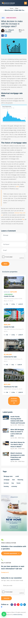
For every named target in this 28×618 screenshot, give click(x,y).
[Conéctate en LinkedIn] (24, 604)
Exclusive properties (14, 399)
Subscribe (6, 598)
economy (14, 486)
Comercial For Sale (10, 357)
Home (11, 8)
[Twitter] (6, 35)
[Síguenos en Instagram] (15, 604)
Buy (3, 17)
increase (6, 483)
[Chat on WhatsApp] (4, 614)
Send (5, 263)
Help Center (6, 562)
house (18, 483)
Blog (16, 8)
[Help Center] (14, 560)
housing (6, 486)
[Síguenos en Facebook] (12, 604)
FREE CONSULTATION (8, 543)
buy (23, 219)
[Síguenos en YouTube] (18, 604)
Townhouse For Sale (11, 387)
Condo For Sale (9, 296)
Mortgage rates (8, 476)
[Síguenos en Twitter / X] (21, 604)
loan (13, 479)
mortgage (6, 479)
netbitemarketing (17, 614)
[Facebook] (2, 35)
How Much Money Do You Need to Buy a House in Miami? (17, 444)
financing (20, 479)
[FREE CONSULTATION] (14, 540)
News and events (11, 17)
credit (17, 476)
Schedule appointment (10, 553)
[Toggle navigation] (25, 3)
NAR (17, 186)
